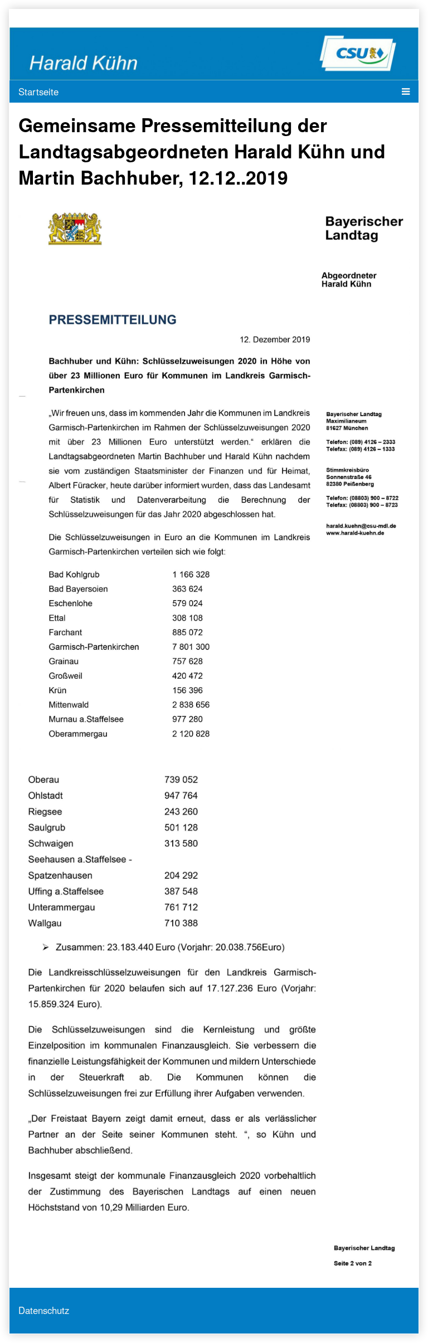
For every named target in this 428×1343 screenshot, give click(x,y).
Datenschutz (43, 1310)
